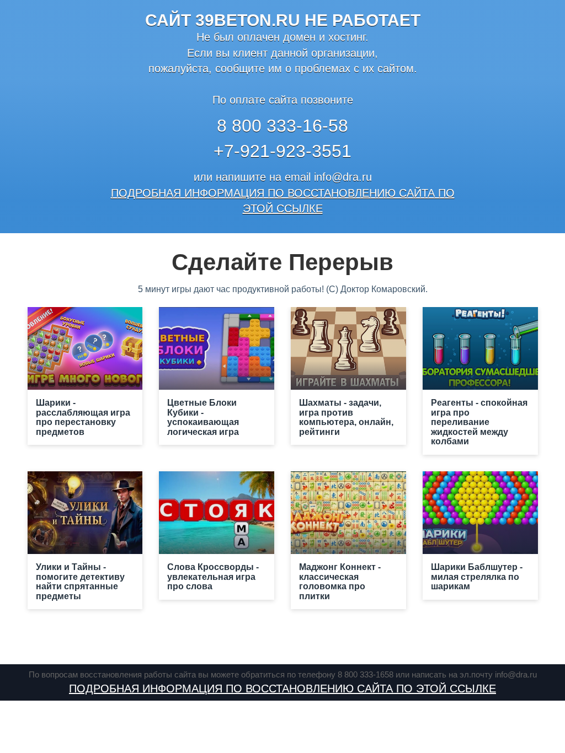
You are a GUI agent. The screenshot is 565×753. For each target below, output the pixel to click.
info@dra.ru (343, 177)
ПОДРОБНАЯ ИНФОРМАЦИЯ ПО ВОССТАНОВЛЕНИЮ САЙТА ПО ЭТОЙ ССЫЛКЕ (282, 688)
